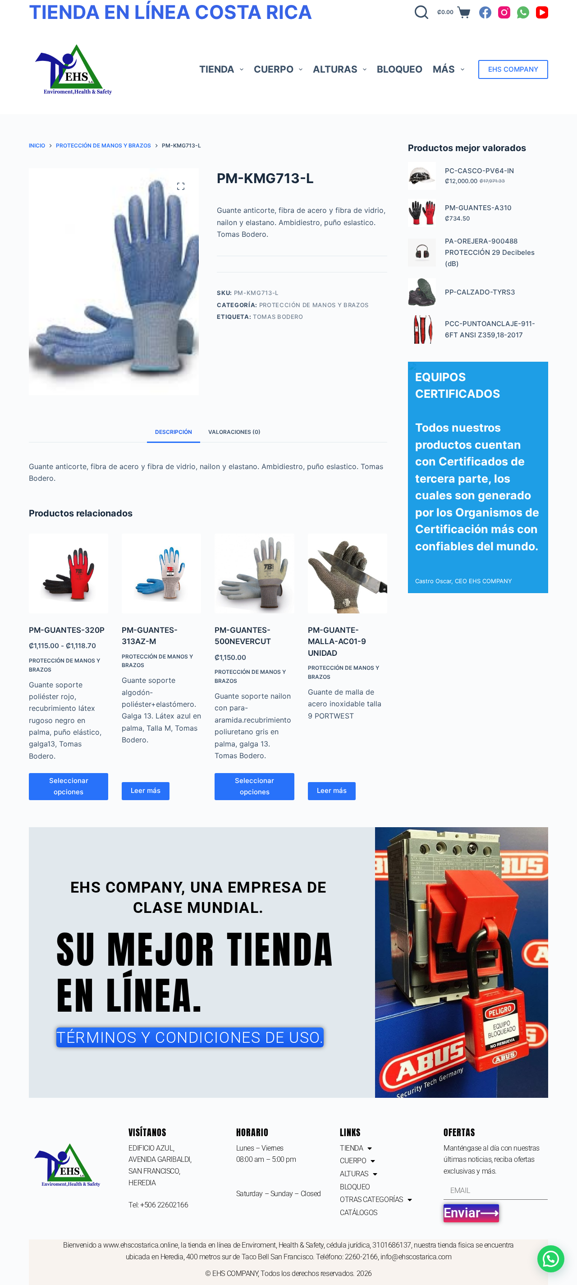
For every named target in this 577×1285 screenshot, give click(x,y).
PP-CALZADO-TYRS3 (480, 292)
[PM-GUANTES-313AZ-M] (161, 573)
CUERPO (273, 69)
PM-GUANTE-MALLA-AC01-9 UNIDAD (337, 642)
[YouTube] (542, 12)
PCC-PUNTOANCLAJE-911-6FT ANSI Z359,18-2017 (490, 329)
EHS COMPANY (513, 69)
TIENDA (216, 69)
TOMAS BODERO (278, 316)
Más (444, 69)
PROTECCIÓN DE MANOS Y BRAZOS (314, 305)
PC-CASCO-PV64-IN (479, 170)
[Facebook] (485, 12)
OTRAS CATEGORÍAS (371, 1199)
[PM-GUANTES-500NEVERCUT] (254, 573)
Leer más (145, 790)
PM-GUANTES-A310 (478, 207)
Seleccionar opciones (68, 786)
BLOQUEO (399, 69)
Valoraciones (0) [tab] (234, 431)
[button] (550, 1258)
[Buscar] (421, 12)
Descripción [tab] (173, 431)
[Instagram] (504, 12)
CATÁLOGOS (358, 1212)
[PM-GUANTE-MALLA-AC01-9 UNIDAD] (347, 573)
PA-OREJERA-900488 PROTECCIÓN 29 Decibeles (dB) (490, 252)
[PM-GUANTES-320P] (68, 573)
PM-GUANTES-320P (67, 630)
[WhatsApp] (523, 12)
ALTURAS (335, 69)
